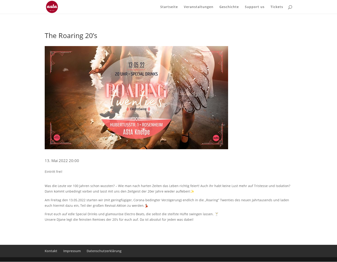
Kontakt (51, 251)
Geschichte (229, 7)
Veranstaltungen (198, 7)
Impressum (72, 251)
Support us (255, 7)
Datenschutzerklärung (104, 251)
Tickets (277, 7)
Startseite (169, 7)
